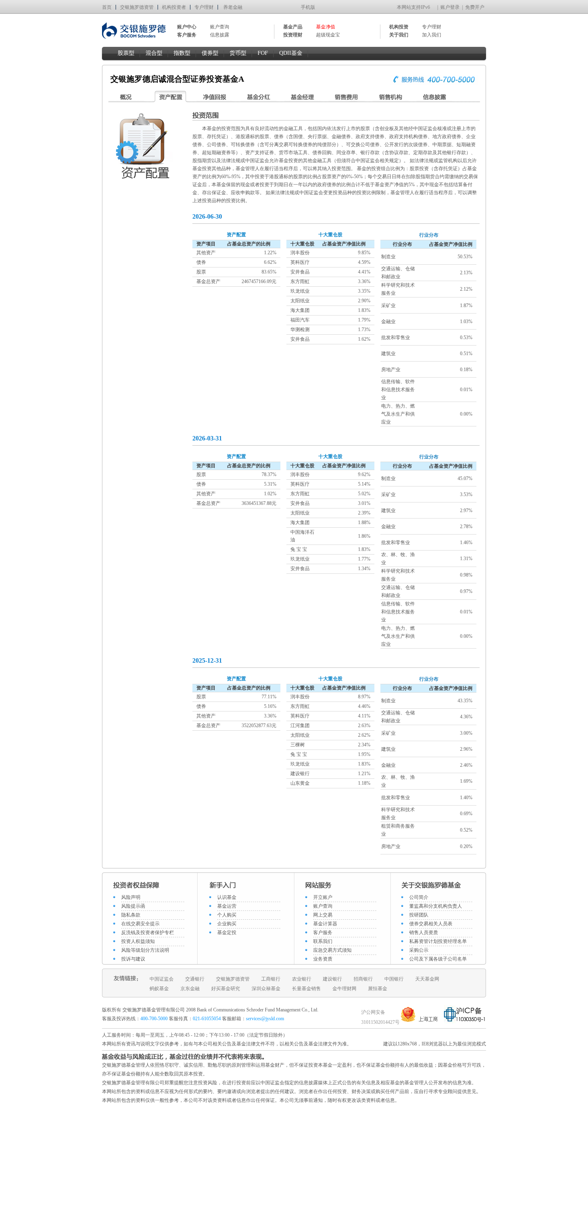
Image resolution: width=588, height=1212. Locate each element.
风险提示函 (133, 906)
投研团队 (418, 915)
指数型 (182, 53)
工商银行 (270, 979)
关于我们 (398, 35)
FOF (263, 53)
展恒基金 (377, 988)
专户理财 (204, 7)
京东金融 (190, 988)
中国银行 (394, 979)
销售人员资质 (423, 932)
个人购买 (226, 915)
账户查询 (219, 27)
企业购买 (226, 924)
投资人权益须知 (138, 941)
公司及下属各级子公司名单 (438, 959)
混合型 (154, 53)
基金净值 (325, 27)
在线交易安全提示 (140, 924)
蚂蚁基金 (159, 988)
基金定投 (226, 932)
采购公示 (418, 950)
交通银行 (194, 979)
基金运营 (226, 906)
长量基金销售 (306, 988)
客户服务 (322, 932)
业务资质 (322, 959)
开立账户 (322, 897)
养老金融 (232, 7)
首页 (107, 7)
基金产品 (292, 27)
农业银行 (301, 979)
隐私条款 (130, 915)
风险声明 (130, 897)
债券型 (210, 53)
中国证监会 (162, 979)
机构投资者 (174, 7)
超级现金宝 (328, 35)
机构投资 (398, 27)
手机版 (308, 7)
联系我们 (322, 941)
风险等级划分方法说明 (145, 950)
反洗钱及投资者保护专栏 (147, 932)
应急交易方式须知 (332, 950)
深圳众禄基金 (266, 988)
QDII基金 (290, 53)
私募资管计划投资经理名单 (438, 941)
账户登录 (450, 7)
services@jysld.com (265, 1018)
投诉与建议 (133, 959)
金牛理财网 (344, 988)
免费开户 (474, 7)
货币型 (238, 53)
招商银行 (363, 979)
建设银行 (332, 979)
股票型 (126, 53)
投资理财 (292, 35)
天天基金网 (427, 979)
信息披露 (219, 35)
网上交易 (322, 915)
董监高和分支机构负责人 (435, 906)
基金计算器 (325, 924)
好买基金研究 (225, 988)
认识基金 (226, 897)
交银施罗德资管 (137, 7)
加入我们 (431, 35)
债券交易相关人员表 (430, 924)
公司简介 (418, 897)
